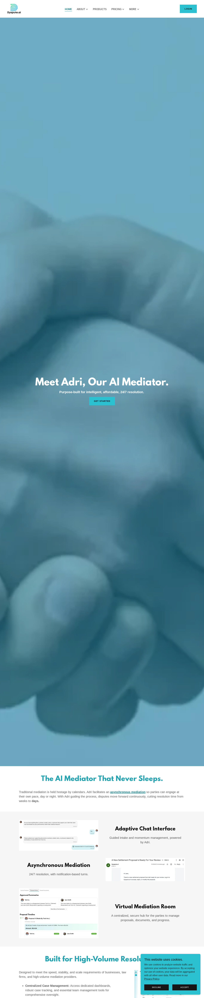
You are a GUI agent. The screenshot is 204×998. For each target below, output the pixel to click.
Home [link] (68, 9)
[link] (14, 8)
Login (188, 9)
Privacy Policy (151, 979)
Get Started (102, 401)
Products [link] (100, 9)
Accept (184, 987)
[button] (82, 9)
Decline (156, 987)
